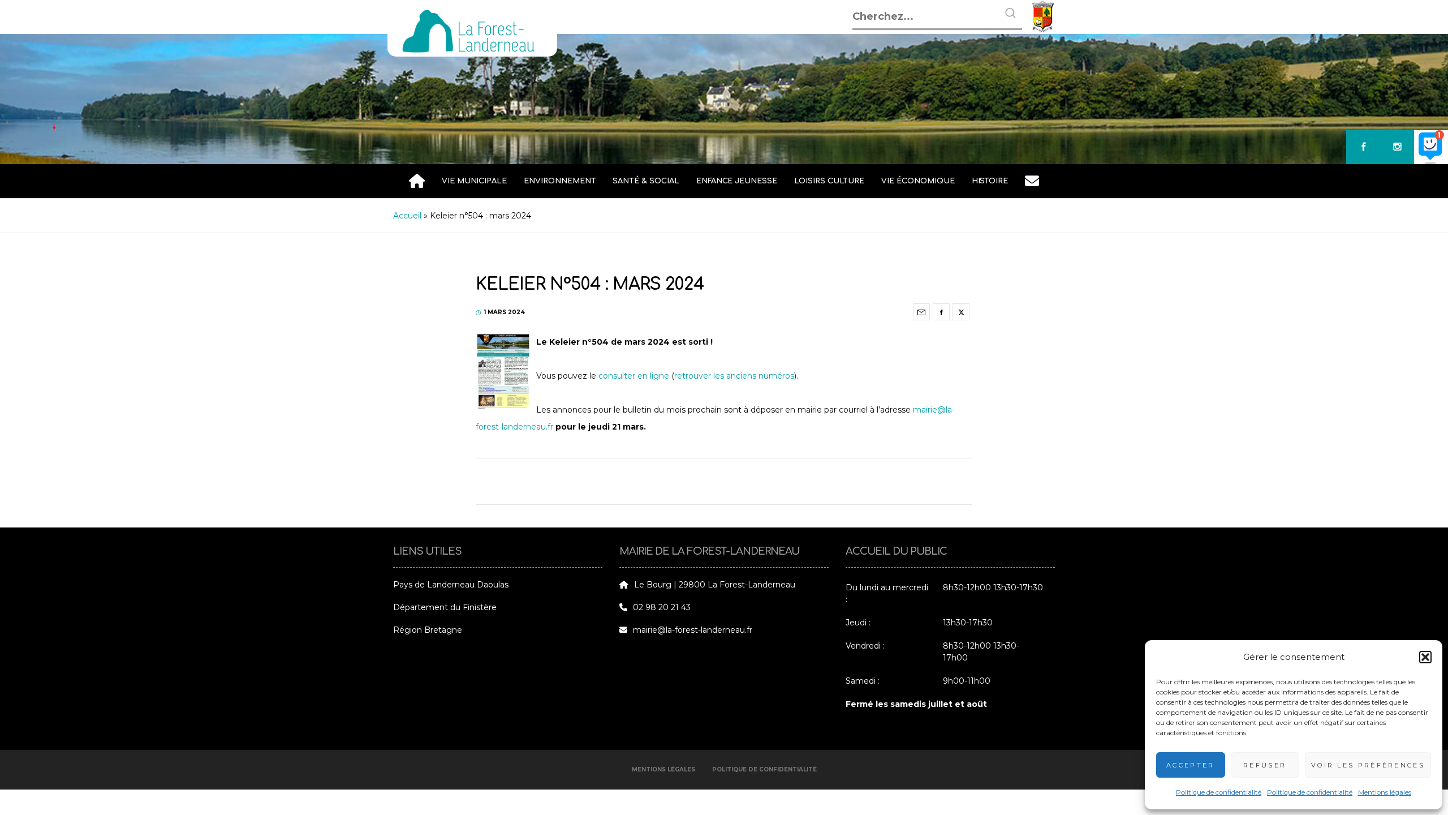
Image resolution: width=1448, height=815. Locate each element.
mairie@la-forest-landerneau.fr (692, 630)
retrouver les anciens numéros (734, 376)
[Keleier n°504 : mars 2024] (921, 311)
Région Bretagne (427, 630)
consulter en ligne (633, 376)
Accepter (1190, 765)
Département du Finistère (445, 607)
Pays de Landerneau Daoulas (450, 585)
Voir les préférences (1368, 765)
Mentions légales (1384, 792)
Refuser (1264, 765)
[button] (1425, 657)
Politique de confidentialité (1218, 792)
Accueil (407, 216)
